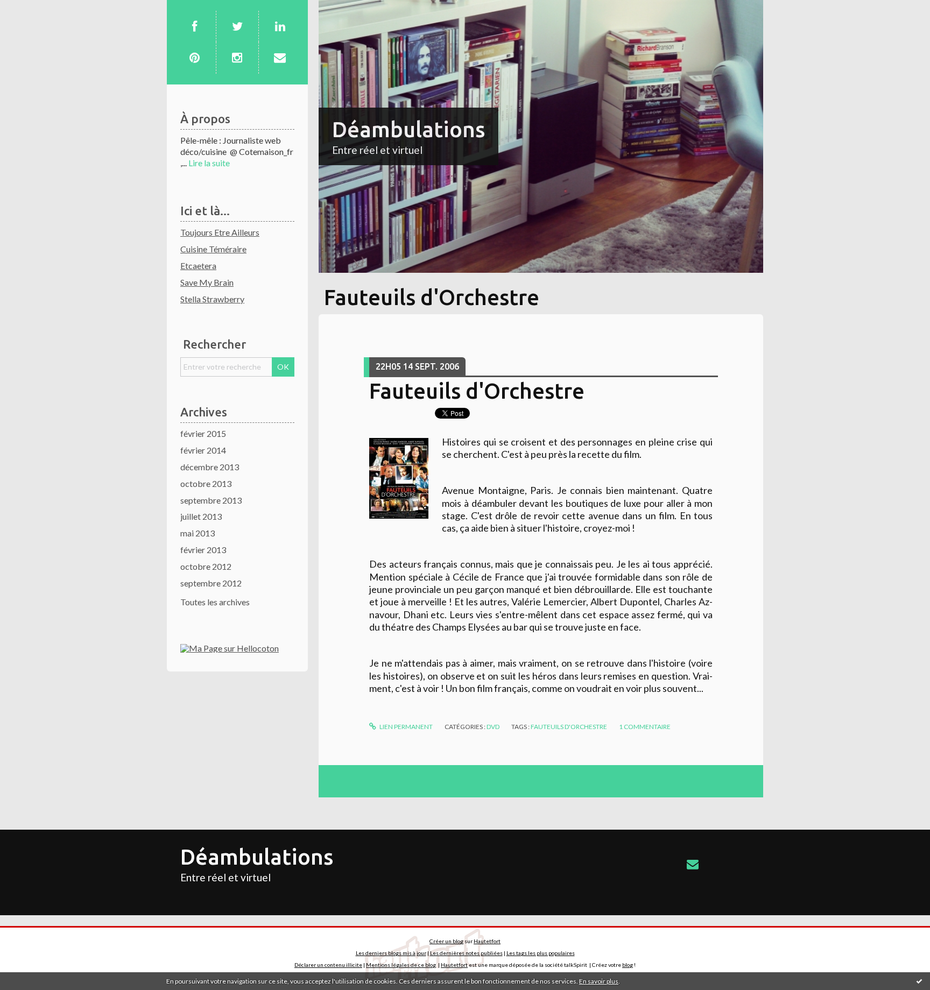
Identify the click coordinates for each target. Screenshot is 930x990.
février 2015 (203, 433)
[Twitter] (237, 26)
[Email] (280, 57)
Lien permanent (405, 727)
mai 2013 (197, 533)
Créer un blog (446, 941)
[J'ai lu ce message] (919, 981)
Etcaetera (198, 265)
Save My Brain (207, 282)
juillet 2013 (201, 516)
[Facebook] (194, 26)
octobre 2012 (205, 566)
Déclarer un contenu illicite (328, 964)
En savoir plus (598, 981)
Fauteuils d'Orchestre (476, 391)
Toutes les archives (215, 602)
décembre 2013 (209, 467)
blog (627, 964)
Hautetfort (487, 941)
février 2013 (203, 549)
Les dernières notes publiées (466, 953)
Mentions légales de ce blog (401, 964)
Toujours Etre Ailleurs (219, 232)
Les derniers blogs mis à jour (391, 953)
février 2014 (203, 450)
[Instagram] (237, 57)
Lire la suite (209, 163)
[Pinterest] (194, 57)
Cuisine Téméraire (213, 249)
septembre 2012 (211, 583)
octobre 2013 (205, 483)
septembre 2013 (211, 500)
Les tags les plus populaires (540, 953)
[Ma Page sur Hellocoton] (229, 647)
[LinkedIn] (280, 26)
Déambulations (408, 129)
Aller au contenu (35, 9)
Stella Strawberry (212, 299)
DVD (493, 727)
